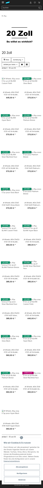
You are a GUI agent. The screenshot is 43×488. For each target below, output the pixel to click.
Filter (7, 60)
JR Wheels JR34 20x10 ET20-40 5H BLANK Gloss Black (32, 93)
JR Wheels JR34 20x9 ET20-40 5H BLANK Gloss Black (11, 351)
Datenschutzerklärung (12, 461)
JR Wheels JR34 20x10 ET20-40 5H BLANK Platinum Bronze (32, 130)
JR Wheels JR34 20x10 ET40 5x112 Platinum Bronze (32, 167)
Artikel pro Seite (9, 64)
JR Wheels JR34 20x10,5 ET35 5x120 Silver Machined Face (10, 314)
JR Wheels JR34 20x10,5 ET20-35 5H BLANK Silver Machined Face (32, 277)
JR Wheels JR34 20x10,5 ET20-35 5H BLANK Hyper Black (32, 240)
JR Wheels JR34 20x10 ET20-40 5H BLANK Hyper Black (11, 130)
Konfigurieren (22, 473)
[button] (31, 2)
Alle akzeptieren (22, 467)
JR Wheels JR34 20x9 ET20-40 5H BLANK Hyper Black (32, 351)
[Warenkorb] (39, 2)
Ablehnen (22, 480)
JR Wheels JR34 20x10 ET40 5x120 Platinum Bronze (32, 204)
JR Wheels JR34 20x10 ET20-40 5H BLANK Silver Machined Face (11, 167)
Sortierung (17, 60)
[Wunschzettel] (35, 2)
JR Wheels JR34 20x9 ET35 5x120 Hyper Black (11, 424)
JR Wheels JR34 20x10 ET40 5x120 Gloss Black (11, 204)
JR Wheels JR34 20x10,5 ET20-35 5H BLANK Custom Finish (10, 240)
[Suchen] (39, 8)
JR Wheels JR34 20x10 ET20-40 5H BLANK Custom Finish (11, 93)
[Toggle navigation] (3, 1)
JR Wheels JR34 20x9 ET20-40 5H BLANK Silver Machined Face (32, 388)
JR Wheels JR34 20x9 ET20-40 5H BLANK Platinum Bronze (11, 388)
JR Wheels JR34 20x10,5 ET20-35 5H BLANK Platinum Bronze (10, 277)
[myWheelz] (8, 2)
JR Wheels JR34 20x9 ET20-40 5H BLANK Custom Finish (32, 314)
